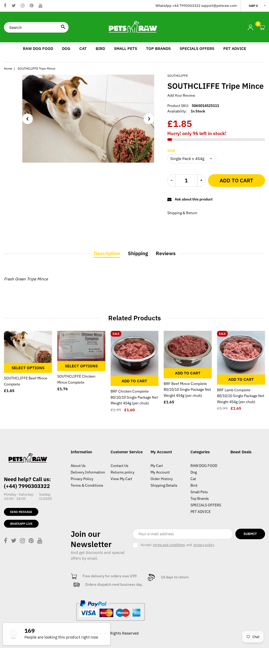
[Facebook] (5, 6)
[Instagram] (23, 6)
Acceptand (177, 545)
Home (8, 68)
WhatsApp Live (21, 524)
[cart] (262, 27)
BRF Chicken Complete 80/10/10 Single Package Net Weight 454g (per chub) (134, 397)
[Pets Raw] (134, 26)
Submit (250, 534)
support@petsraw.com (219, 5)
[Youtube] (41, 6)
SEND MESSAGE (21, 512)
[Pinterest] (32, 6)
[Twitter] (14, 6)
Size (171, 151)
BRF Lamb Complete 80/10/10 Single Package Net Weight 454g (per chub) (240, 396)
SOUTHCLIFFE (177, 76)
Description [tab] (107, 253)
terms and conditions (169, 545)
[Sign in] (250, 27)
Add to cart (236, 180)
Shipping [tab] (138, 253)
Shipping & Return (182, 212)
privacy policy (203, 545)
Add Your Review (181, 95)
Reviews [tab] (165, 253)
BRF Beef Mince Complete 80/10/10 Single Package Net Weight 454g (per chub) (187, 389)
